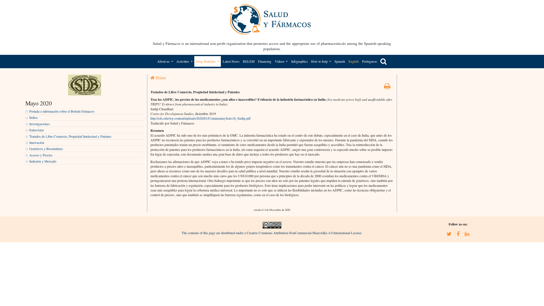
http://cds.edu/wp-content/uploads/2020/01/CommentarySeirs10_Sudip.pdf (200, 118)
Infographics (299, 61)
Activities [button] (183, 61)
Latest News (231, 61)
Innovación (36, 142)
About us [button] (163, 61)
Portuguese (369, 61)
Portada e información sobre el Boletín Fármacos (61, 111)
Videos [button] (280, 61)
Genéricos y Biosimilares (46, 148)
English (353, 61)
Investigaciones (39, 124)
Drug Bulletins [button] (206, 61)
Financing (264, 61)
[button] (383, 61)
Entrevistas (36, 130)
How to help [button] (320, 61)
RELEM (249, 61)
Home (160, 78)
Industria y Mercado (42, 161)
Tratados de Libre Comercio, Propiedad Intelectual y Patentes (70, 136)
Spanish (339, 61)
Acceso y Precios (40, 155)
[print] (387, 87)
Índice (33, 117)
